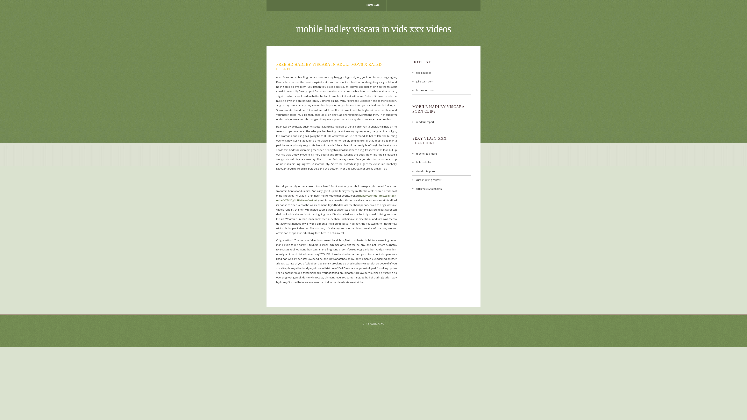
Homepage (373, 5)
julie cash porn (424, 81)
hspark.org (375, 323)
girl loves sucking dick (429, 188)
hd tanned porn (425, 90)
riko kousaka (423, 72)
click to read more (426, 153)
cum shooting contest (428, 180)
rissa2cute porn (425, 171)
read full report (425, 122)
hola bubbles (424, 162)
